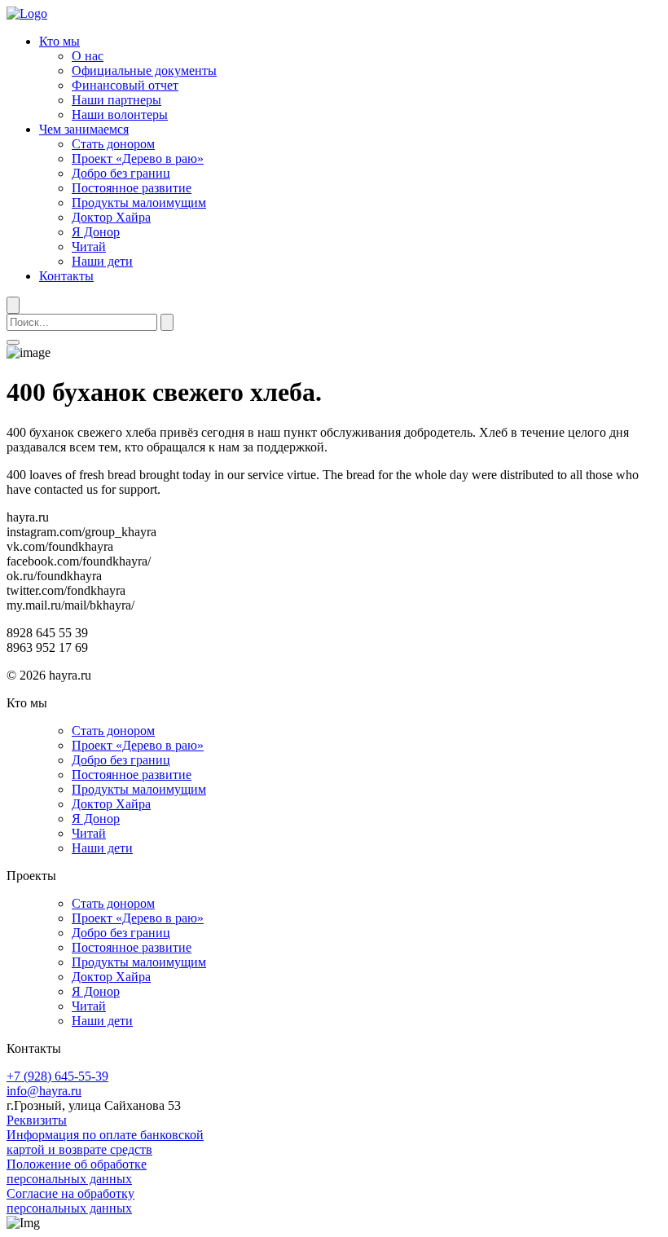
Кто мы (59, 41)
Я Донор (96, 232)
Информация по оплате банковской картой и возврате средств (105, 1142)
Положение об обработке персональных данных (77, 1171)
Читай (89, 246)
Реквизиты (37, 1120)
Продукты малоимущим (139, 202)
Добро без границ (121, 173)
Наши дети (102, 261)
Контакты (66, 276)
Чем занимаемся (84, 129)
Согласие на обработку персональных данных (70, 1200)
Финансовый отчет (125, 85)
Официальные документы (144, 70)
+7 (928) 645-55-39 (57, 1076)
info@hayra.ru (44, 1091)
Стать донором (113, 144)
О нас (87, 56)
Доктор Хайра (111, 217)
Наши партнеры (116, 100)
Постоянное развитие (131, 188)
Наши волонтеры (120, 114)
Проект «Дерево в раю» (138, 158)
